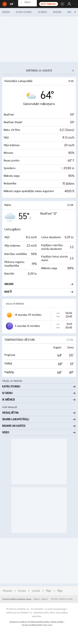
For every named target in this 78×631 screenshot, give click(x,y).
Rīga (48, 591)
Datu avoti (48, 625)
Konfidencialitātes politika (39, 622)
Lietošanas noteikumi (18, 622)
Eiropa (22, 591)
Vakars (8, 284)
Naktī (8, 292)
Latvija (36, 591)
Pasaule (7, 591)
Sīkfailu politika (57, 622)
